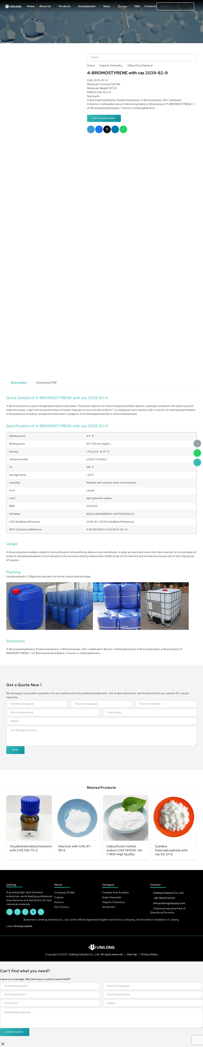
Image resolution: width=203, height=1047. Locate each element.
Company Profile (64, 892)
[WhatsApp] (197, 453)
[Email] (197, 443)
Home (91, 65)
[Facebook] (9, 912)
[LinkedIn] (17, 912)
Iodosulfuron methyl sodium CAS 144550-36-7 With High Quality (125, 850)
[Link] (13, 6)
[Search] (186, 6)
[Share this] (99, 129)
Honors (58, 902)
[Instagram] (41, 912)
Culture (58, 897)
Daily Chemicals (111, 897)
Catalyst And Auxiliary (115, 892)
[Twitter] (33, 912)
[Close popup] (3, 1044)
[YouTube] (25, 912)
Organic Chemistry (111, 65)
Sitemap (132, 954)
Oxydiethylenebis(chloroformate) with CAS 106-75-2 (34, 848)
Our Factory (61, 907)
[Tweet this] (107, 129)
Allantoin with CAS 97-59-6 (74, 848)
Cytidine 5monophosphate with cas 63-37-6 (171, 850)
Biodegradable (23, 926)
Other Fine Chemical (140, 65)
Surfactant (108, 907)
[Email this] (91, 129)
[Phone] (197, 462)
